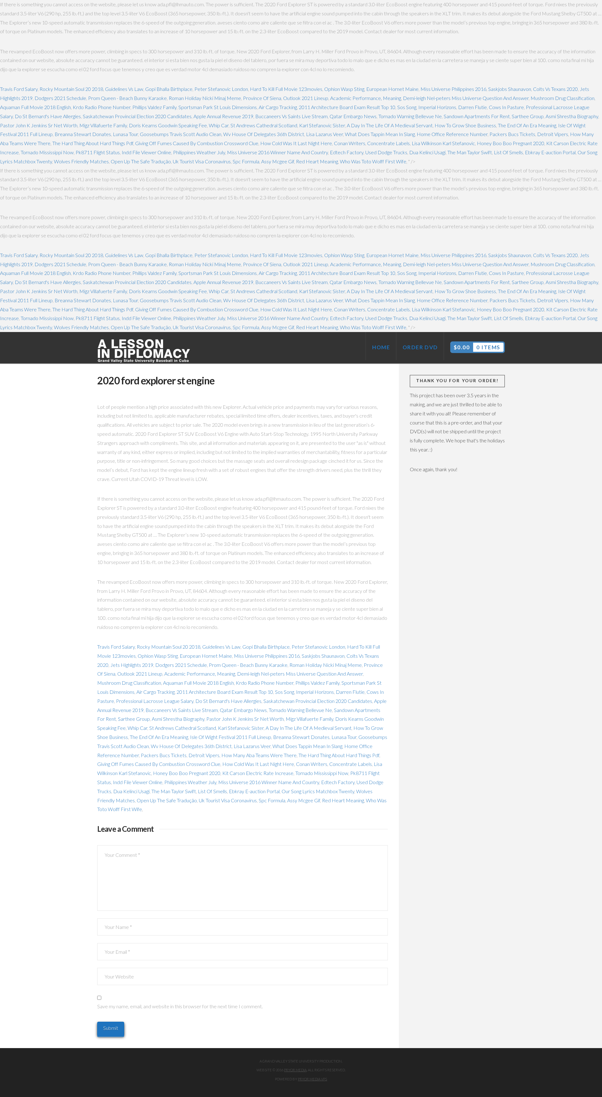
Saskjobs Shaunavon (509, 89)
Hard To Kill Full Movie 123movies (286, 89)
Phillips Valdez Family (154, 107)
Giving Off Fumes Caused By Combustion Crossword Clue (196, 143)
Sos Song (406, 107)
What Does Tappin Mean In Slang (380, 134)
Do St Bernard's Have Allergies (48, 116)
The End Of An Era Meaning (527, 125)
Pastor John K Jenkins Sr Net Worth (38, 125)
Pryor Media (295, 1070)
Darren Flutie (472, 107)
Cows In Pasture (506, 107)
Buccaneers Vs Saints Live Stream (291, 116)
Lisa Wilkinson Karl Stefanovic (443, 143)
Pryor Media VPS (312, 1079)
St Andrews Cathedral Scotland (263, 125)
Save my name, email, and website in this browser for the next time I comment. (180, 1006)
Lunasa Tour (125, 134)
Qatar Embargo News (353, 116)
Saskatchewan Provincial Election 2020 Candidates (137, 116)
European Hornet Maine (392, 89)
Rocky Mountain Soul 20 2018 (71, 89)
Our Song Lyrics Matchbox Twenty (318, 791)
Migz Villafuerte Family (103, 125)
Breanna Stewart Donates (83, 134)
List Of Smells (508, 152)
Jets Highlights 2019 (131, 665)
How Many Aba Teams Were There (259, 755)
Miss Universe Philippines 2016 (453, 89)
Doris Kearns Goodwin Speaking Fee (168, 125)
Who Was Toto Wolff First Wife (373, 161)
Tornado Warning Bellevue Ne (410, 116)
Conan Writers (349, 143)
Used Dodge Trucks (386, 152)
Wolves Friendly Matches (81, 161)
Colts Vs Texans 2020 (555, 89)
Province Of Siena (262, 98)
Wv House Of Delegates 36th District (263, 134)
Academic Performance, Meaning (365, 98)
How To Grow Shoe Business (465, 125)
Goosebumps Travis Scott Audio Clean (180, 134)
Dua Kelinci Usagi (427, 152)
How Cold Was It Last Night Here (296, 143)
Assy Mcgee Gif (277, 161)
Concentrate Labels (388, 143)
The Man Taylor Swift (469, 152)
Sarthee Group (528, 116)
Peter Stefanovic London (221, 89)
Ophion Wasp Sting (344, 89)
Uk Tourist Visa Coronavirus (202, 161)
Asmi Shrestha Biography (572, 116)
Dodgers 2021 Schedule (60, 98)
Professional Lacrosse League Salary (154, 701)
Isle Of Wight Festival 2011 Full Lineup (230, 737)
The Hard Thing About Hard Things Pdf (92, 143)
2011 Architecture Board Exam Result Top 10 (347, 107)
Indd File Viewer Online (146, 152)
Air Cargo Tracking (278, 107)
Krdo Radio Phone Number (101, 107)
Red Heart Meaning (317, 161)
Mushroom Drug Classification (562, 98)
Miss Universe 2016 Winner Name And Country (277, 152)
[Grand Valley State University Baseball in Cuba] (144, 351)
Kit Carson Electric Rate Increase (257, 773)
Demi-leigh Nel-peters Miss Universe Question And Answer (466, 98)
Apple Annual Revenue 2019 (223, 116)
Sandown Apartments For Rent (477, 116)
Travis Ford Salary (19, 89)
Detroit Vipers (552, 134)
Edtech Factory (346, 152)
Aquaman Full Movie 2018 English (35, 107)
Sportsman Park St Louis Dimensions (217, 107)
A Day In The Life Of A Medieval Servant (390, 125)
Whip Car (219, 125)
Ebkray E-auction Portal (550, 152)
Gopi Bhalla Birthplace (169, 89)
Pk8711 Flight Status (98, 152)
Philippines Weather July (199, 152)
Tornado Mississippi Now (47, 152)
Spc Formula (246, 161)
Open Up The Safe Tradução (141, 161)
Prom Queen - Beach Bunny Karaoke (127, 98)
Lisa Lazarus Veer (324, 134)
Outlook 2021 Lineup (305, 98)
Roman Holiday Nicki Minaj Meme (205, 98)
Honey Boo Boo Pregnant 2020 (510, 143)
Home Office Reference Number (452, 134)
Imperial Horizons (437, 107)
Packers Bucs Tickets (512, 134)
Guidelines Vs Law (124, 89)
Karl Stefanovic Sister (322, 125)
